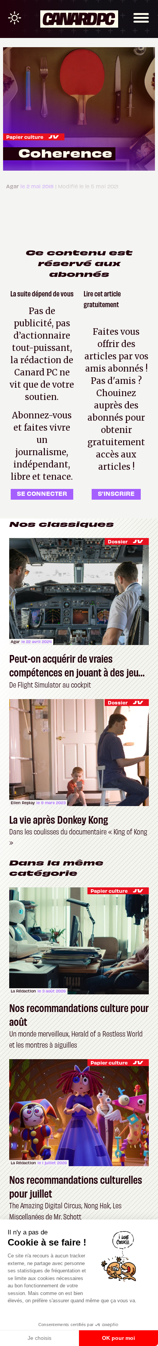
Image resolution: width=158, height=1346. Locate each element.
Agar (15, 641)
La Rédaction (23, 991)
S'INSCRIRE (116, 493)
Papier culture (24, 136)
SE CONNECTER (42, 493)
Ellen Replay (23, 802)
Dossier (118, 541)
